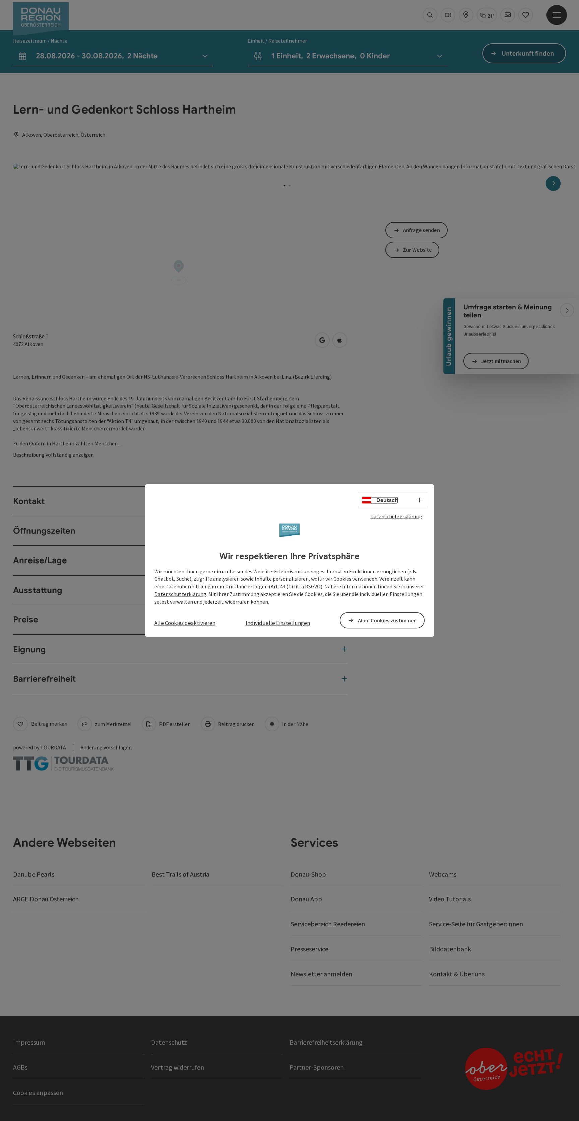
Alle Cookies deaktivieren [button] (184, 622)
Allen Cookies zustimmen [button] (387, 620)
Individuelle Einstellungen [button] (278, 622)
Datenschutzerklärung (396, 516)
